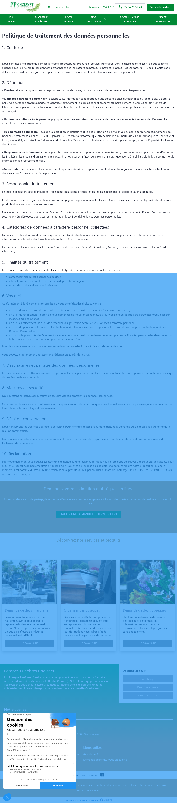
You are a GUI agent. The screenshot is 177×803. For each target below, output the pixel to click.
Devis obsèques (147, 679)
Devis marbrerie (147, 695)
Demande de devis (160, 7)
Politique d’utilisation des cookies (116, 785)
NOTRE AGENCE (68, 19)
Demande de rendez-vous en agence (105, 759)
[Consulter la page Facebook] (102, 775)
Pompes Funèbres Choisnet (22, 716)
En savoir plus (29, 643)
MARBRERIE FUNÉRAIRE (41, 19)
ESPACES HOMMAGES (163, 19)
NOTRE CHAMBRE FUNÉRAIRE (129, 19)
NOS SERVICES (10, 19)
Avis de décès (91, 754)
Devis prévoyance (147, 687)
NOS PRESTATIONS (93, 19)
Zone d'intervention (88, 790)
